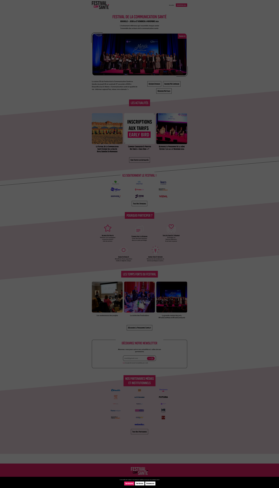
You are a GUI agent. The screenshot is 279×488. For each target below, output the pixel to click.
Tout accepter (129, 483)
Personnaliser (150, 483)
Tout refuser (139, 483)
